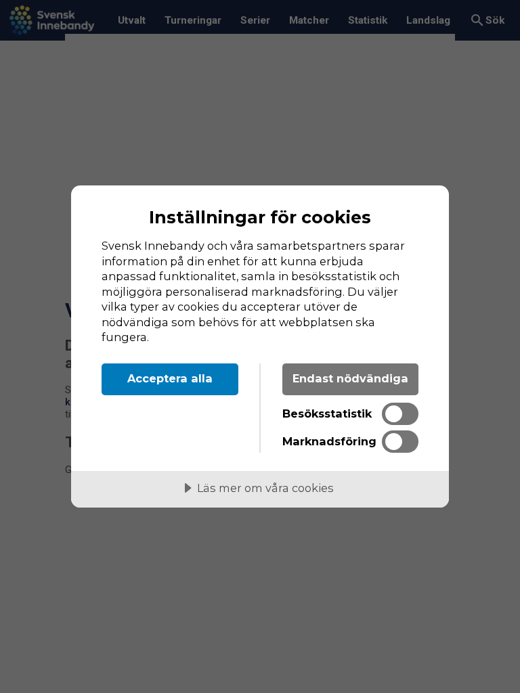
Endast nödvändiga (350, 378)
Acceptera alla (170, 378)
